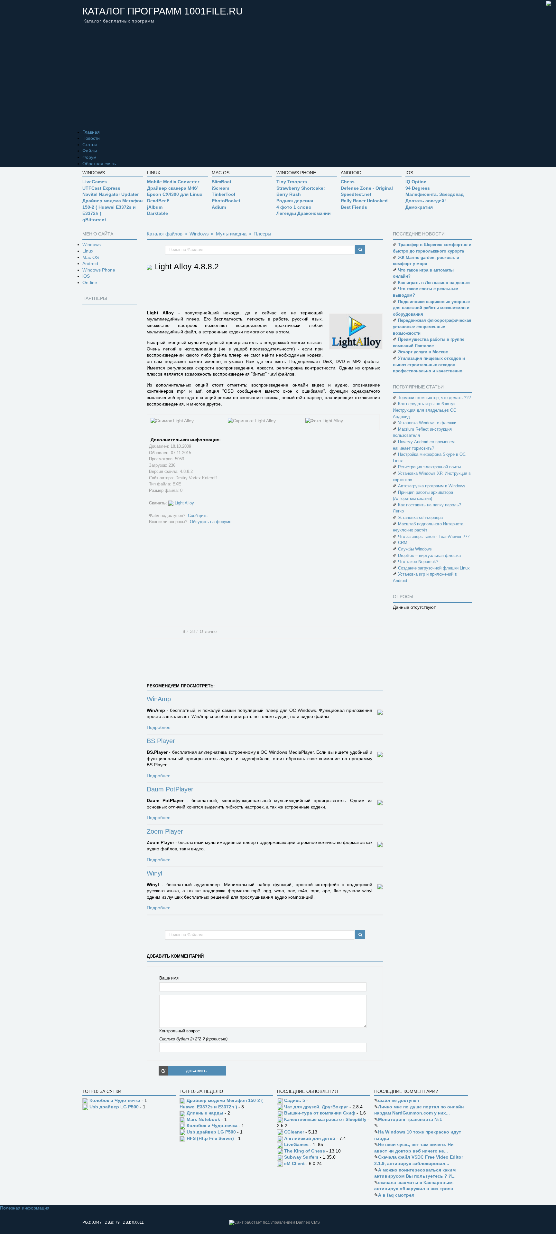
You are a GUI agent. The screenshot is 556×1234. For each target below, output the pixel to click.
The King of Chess (304, 1150)
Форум (89, 157)
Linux (87, 250)
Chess (348, 181)
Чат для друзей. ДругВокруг (316, 1106)
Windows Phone (98, 270)
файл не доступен (398, 1100)
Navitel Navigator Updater (110, 194)
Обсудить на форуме (210, 521)
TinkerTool (223, 194)
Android (90, 263)
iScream (220, 188)
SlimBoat (221, 181)
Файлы (89, 150)
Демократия (419, 207)
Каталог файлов (164, 233)
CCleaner (294, 1131)
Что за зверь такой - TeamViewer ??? (433, 536)
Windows (91, 244)
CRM (402, 542)
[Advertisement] (278, 81)
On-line (89, 282)
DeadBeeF (158, 200)
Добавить (196, 1071)
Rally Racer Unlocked (364, 200)
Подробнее (159, 727)
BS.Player (161, 741)
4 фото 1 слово (293, 207)
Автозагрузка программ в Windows (431, 485)
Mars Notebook (203, 1119)
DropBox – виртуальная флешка (429, 555)
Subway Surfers (301, 1157)
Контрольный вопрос (179, 1030)
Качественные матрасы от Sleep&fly (325, 1119)
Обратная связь (99, 163)
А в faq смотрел (396, 1195)
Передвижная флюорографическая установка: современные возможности (432, 326)
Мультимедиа (231, 233)
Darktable (157, 213)
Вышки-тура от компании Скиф (319, 1112)
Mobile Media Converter (173, 181)
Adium (219, 207)
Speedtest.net (356, 194)
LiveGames (94, 181)
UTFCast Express (101, 188)
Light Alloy (184, 503)
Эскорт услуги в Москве (423, 351)
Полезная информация (25, 1207)
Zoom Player (165, 831)
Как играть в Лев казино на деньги (434, 282)
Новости (91, 138)
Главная (91, 132)
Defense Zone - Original (367, 188)
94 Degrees (417, 188)
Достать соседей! (425, 200)
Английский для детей (309, 1138)
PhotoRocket (226, 200)
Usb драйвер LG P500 (114, 1106)
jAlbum (154, 207)
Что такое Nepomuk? (418, 561)
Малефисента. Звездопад (434, 194)
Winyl (154, 873)
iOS (86, 276)
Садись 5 (294, 1100)
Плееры (262, 233)
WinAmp (159, 699)
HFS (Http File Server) (210, 1138)
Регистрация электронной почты (429, 466)
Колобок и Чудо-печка (114, 1100)
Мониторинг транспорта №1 (410, 1119)
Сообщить (198, 515)
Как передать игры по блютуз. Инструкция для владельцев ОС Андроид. (425, 410)
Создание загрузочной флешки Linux (434, 568)
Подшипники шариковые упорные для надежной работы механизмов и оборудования (431, 308)
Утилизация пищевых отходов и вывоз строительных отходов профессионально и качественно (429, 364)
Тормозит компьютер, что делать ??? (434, 397)
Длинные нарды (205, 1112)
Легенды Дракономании (303, 213)
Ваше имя (169, 978)
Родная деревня (294, 200)
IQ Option (416, 181)
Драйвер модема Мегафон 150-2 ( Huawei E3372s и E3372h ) (112, 207)
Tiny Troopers (291, 181)
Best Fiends (354, 207)
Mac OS (90, 257)
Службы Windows (415, 549)
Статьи (89, 144)
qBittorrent (94, 219)
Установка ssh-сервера (420, 517)
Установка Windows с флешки (427, 422)
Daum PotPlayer (170, 789)
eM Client (294, 1163)
